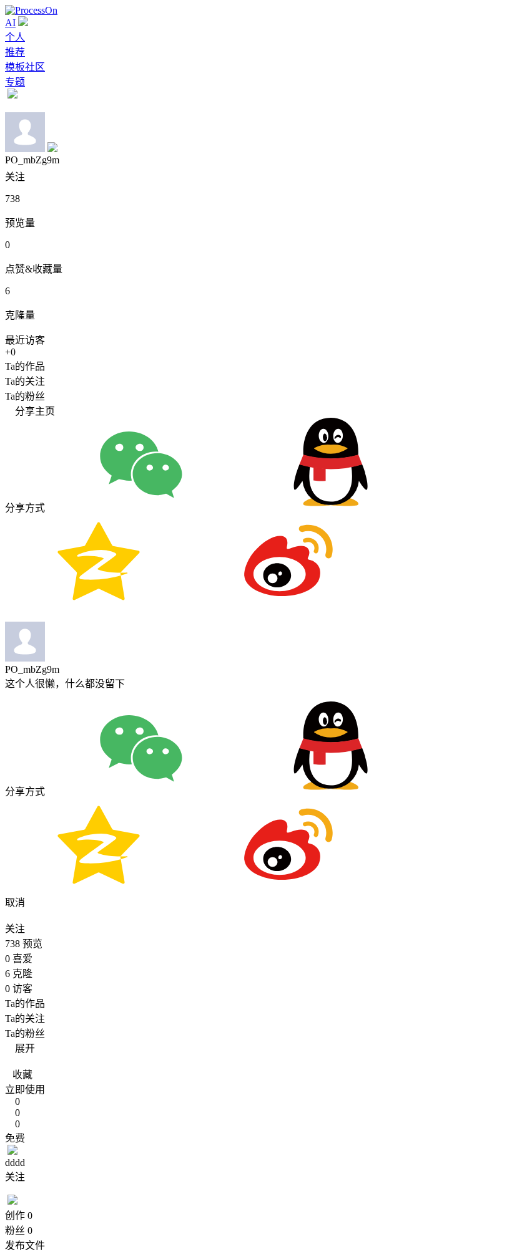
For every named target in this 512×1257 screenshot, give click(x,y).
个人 (15, 37)
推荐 (15, 52)
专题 (15, 82)
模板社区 (25, 67)
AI (10, 22)
